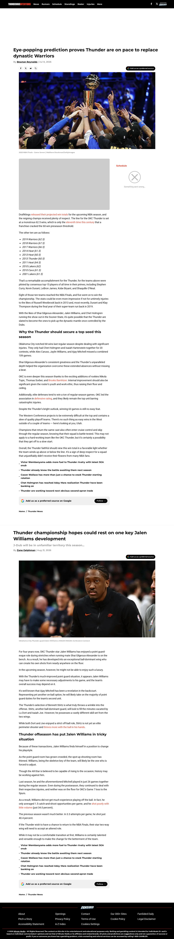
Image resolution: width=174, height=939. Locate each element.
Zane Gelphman (26, 550)
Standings (70, 4)
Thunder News (35, 511)
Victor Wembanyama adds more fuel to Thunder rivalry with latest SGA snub (62, 464)
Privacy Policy (62, 919)
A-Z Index (60, 924)
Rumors (46, 4)
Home (22, 511)
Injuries (90, 4)
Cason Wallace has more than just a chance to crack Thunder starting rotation (61, 476)
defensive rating (43, 398)
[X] (157, 4)
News (36, 4)
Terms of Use (88, 919)
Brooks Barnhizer (57, 380)
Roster (81, 4)
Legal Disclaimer (147, 919)
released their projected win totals (49, 214)
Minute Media (19, 931)
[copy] (36, 68)
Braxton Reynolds (27, 62)
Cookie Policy (118, 919)
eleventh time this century (80, 222)
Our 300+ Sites (119, 913)
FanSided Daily (146, 913)
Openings (60, 913)
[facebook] (151, 4)
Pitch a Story (25, 919)
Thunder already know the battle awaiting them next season (56, 470)
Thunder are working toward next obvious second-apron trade (57, 490)
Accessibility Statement (31, 924)
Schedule (57, 4)
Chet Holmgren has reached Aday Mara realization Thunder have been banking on (61, 484)
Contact (85, 913)
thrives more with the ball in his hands (64, 727)
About (21, 913)
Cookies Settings (90, 924)
